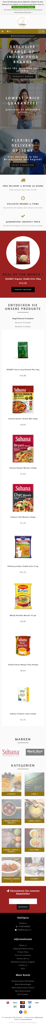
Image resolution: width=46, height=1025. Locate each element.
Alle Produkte (23, 994)
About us (23, 945)
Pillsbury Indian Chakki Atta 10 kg (23, 566)
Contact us (23, 965)
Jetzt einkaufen (23, 165)
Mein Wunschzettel (23, 991)
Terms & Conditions (23, 955)
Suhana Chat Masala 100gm (23, 517)
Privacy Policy (23, 952)
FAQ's (23, 968)
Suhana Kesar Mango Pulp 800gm (23, 664)
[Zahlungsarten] (8, 1002)
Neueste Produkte (23, 322)
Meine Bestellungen (23, 984)
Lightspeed (38, 1017)
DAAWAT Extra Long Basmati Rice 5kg (23, 369)
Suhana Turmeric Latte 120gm (23, 714)
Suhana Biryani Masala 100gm (23, 468)
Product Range (23, 76)
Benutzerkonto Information (23, 981)
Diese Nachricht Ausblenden (23, 7)
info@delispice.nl (24, 930)
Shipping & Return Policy (23, 949)
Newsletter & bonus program (23, 962)
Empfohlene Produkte (23, 318)
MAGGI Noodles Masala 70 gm (23, 615)
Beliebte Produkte (23, 326)
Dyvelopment (27, 1019)
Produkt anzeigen (23, 290)
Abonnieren (23, 907)
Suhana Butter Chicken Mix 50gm (23, 419)
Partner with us (23, 959)
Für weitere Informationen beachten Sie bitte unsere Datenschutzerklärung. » (23, 11)
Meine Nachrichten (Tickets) (23, 988)
